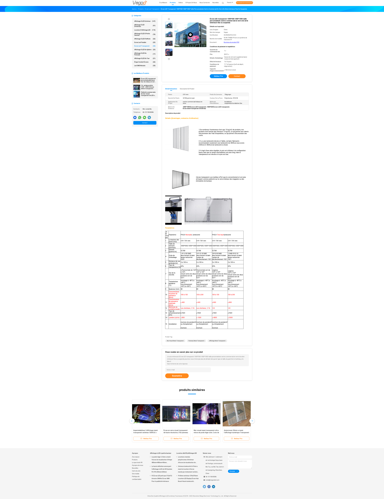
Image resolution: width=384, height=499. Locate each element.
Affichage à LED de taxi (144, 58)
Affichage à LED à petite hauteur (144, 34)
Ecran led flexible (144, 42)
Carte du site (136, 471)
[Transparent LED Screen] (190, 34)
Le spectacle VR (137, 462)
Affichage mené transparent (217, 341)
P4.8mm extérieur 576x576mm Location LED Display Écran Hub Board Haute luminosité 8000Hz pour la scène (188, 479)
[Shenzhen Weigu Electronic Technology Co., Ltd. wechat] (144, 117)
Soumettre (177, 376)
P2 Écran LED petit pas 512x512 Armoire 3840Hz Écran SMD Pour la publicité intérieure (162, 478)
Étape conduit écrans (144, 62)
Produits (135, 459)
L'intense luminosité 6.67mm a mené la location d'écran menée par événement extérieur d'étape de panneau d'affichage (188, 469)
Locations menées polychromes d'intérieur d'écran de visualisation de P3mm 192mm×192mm (187, 460)
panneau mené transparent (196, 341)
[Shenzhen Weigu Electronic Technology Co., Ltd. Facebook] (209, 486)
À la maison (135, 457)
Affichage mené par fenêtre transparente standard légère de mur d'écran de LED (145, 432)
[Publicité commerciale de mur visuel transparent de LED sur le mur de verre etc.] (136, 94)
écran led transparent (144, 46)
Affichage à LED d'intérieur (144, 25)
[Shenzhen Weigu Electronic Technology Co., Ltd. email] (134, 117)
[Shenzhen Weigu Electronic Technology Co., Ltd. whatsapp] (139, 117)
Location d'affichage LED (144, 30)
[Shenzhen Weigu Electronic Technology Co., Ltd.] (140, 3)
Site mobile (135, 473)
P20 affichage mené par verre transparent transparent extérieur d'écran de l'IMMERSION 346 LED (176, 432)
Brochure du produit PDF (231, 42)
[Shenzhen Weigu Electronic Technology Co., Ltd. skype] (149, 117)
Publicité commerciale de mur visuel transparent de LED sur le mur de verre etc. (148, 93)
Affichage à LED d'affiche (144, 39)
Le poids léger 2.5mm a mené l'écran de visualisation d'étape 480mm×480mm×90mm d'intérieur (162, 460)
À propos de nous (137, 465)
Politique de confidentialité (136, 478)
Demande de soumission (244, 3)
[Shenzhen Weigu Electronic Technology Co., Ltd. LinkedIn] (213, 486)
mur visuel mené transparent (175, 341)
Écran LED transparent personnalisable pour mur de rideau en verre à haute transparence (148, 80)
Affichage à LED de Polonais (144, 54)
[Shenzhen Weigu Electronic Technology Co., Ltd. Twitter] (204, 486)
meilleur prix (218, 76)
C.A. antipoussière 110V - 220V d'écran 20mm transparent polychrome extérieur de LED (148, 87)
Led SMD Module (144, 65)
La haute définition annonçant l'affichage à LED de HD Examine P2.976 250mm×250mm (162, 469)
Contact (145, 123)
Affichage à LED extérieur (144, 21)
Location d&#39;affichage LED (186, 453)
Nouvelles (135, 468)
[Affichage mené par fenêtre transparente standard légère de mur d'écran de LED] (146, 414)
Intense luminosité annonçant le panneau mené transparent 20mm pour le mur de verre (206, 432)
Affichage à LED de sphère (144, 49)
